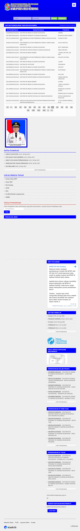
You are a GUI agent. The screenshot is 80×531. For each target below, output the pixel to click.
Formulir (50, 322)
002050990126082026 (54, 482)
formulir (50, 316)
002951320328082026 (54, 392)
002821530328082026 (54, 455)
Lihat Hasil (52, 510)
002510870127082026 (54, 469)
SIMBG (8, 197)
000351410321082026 (54, 425)
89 (30, 107)
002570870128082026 (54, 462)
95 (57, 107)
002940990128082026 (54, 396)
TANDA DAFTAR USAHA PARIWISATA (17, 163)
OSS (7, 191)
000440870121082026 (54, 432)
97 (66, 107)
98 (71, 107)
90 (34, 107)
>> (51, 110)
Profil (16, 522)
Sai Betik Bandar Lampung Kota (15, 194)
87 (20, 107)
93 (48, 107)
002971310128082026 (54, 378)
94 (52, 107)
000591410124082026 (54, 412)
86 (15, 107)
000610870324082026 (54, 418)
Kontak (33, 522)
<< (7, 107)
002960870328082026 (54, 385)
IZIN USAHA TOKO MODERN (14, 157)
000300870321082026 (54, 438)
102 (44, 110)
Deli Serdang (9, 185)
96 (62, 107)
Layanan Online (24, 522)
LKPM (7, 188)
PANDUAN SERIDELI (54, 319)
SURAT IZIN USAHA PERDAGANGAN (17, 160)
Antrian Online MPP (11, 179)
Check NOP (9, 182)
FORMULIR (51, 325)
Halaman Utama (8, 522)
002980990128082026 (54, 372)
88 (25, 107)
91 (39, 107)
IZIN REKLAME (10, 166)
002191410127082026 (54, 475)
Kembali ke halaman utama (67, 25)
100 (33, 110)
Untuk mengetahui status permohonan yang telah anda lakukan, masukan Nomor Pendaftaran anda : (33, 206)
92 (44, 107)
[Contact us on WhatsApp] (74, 526)
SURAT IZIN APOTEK (12, 154)
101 (39, 110)
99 (28, 110)
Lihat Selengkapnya (40, 170)
